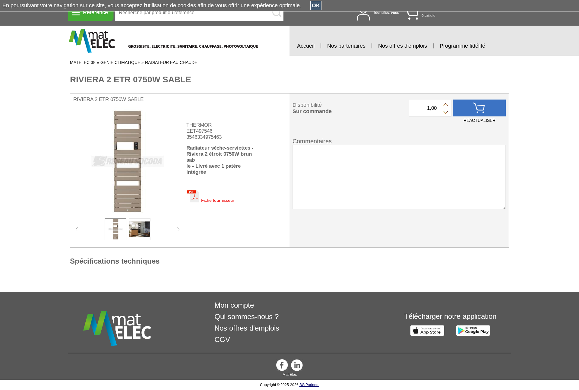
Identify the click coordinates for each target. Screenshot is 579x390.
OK (316, 5)
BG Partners (309, 385)
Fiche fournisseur (217, 200)
